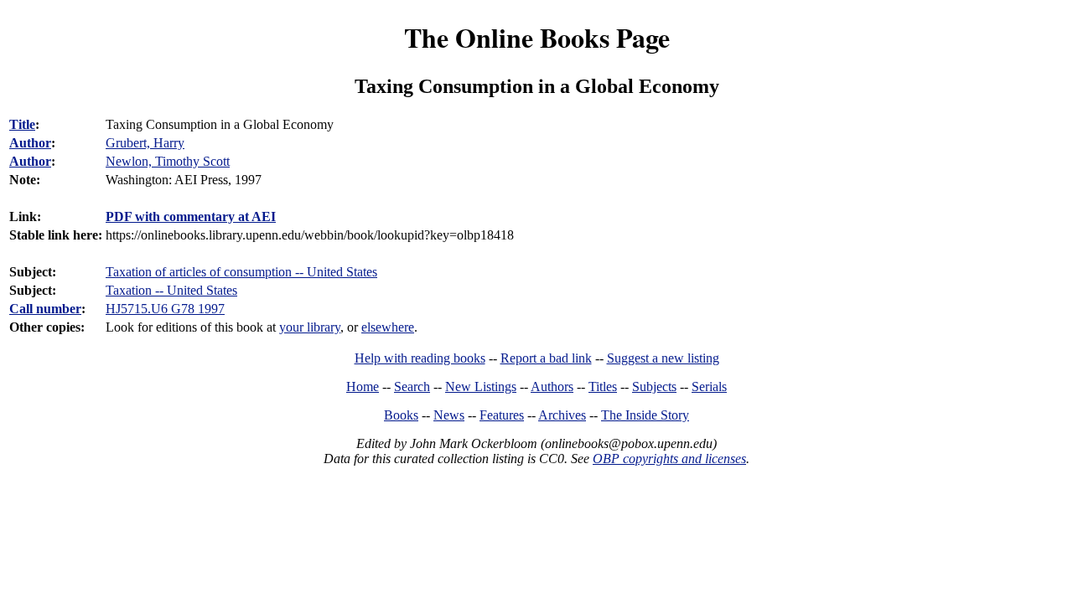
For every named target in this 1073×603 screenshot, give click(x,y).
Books (401, 415)
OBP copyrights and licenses (669, 458)
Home (362, 386)
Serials (709, 386)
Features (501, 415)
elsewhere (387, 327)
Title (22, 124)
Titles (602, 386)
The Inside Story (645, 415)
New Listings (480, 386)
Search (412, 386)
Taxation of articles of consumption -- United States (241, 272)
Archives (562, 415)
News (448, 415)
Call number (45, 309)
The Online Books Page (537, 37)
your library (309, 327)
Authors (552, 386)
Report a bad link (546, 358)
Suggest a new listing (663, 358)
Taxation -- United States (171, 290)
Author (30, 143)
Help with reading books (420, 358)
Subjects (654, 386)
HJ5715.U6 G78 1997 (165, 309)
